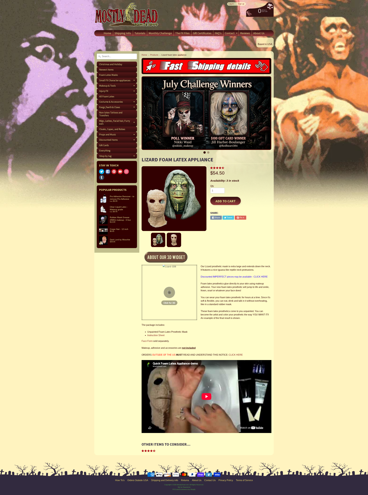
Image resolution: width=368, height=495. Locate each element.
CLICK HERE (236, 355)
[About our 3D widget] (170, 257)
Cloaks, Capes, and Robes (112, 129)
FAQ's (218, 33)
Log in (231, 4)
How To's (119, 480)
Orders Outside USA (137, 480)
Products (154, 55)
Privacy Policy (225, 480)
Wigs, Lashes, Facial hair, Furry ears (118, 122)
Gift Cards (104, 145)
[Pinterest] (114, 171)
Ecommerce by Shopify (187, 489)
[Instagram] (126, 171)
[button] (217, 168)
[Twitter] (101, 171)
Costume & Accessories (118, 102)
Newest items (106, 69)
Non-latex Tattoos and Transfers (110, 114)
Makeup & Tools (118, 86)
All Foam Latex (106, 96)
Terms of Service (244, 480)
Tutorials (139, 33)
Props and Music (118, 135)
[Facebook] (107, 171)
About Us (258, 33)
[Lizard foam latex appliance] (158, 240)
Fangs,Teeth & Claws (118, 108)
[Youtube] (120, 171)
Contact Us (210, 480)
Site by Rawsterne (184, 487)
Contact (231, 33)
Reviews (245, 33)
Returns (185, 480)
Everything (104, 150)
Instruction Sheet (155, 335)
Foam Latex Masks (108, 75)
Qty (212, 186)
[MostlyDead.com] (126, 15)
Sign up (241, 4)
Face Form (147, 341)
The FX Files (182, 33)
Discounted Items (118, 140)
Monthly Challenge (160, 33)
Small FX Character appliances (118, 81)
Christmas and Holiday (110, 64)
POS (174, 489)
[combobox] (117, 56)
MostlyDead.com (183, 485)
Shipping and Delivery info (164, 480)
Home (107, 33)
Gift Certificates (202, 33)
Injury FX (118, 91)
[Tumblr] (101, 177)
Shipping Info (123, 33)
